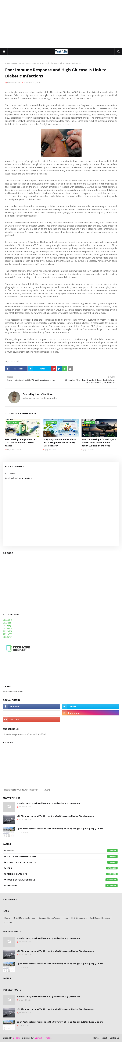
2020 (7, 636)
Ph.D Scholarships (58, 874)
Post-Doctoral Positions (58, 879)
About (104, 1038)
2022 (8, 631)
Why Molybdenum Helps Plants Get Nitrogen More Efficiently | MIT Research (60, 442)
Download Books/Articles (58, 862)
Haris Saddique (13, 82)
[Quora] (31, 712)
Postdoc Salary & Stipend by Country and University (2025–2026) (48, 803)
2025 (7, 622)
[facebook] (31, 706)
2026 (8, 619)
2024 (7, 625)
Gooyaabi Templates (43, 1038)
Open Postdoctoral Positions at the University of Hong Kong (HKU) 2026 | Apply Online (60, 828)
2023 (8, 628)
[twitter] (90, 706)
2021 (7, 634)
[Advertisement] (61, 24)
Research (16, 63)
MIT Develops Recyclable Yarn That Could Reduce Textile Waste (21, 442)
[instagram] (90, 712)
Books (58, 850)
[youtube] (31, 719)
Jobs (58, 868)
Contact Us (114, 1038)
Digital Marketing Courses (58, 856)
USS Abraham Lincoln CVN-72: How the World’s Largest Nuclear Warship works (55, 816)
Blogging (16, 1038)
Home (7, 63)
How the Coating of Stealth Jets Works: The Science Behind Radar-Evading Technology (99, 442)
